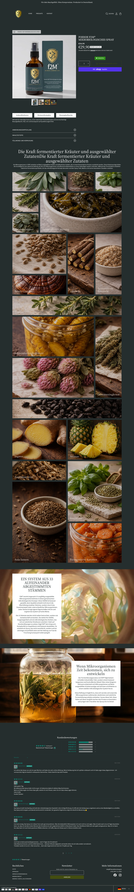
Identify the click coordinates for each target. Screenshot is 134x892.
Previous (14, 67)
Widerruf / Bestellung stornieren (21, 879)
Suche (14, 869)
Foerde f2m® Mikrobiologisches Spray (29, 32)
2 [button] (66, 853)
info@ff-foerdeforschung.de (114, 869)
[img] (18, 763)
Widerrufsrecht (16, 876)
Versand (92, 50)
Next (74, 67)
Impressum (15, 871)
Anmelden (67, 877)
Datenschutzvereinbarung (19, 874)
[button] (110, 14)
